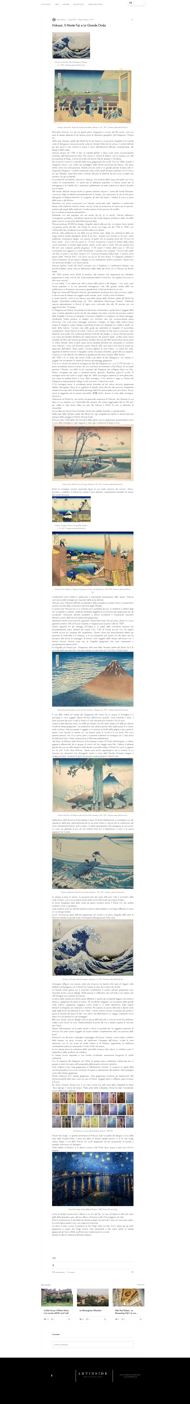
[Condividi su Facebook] (53, 1265)
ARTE (57, 4)
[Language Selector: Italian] (137, 2)
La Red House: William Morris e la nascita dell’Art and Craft (56, 1311)
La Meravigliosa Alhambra (90, 1310)
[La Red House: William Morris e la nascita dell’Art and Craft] (57, 1297)
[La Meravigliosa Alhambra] (93, 1297)
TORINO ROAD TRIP (95, 4)
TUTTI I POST (46, 4)
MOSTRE (66, 4)
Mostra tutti (140, 1284)
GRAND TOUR (79, 4)
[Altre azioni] (132, 19)
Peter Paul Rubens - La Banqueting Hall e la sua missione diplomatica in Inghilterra (125, 1311)
